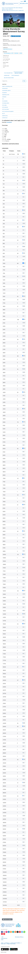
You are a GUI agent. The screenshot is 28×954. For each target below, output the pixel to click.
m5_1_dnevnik (5, 107)
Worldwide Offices (19, 937)
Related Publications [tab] (9, 77)
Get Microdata (16, 36)
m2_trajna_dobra (5, 103)
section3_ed (4, 117)
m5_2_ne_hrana (5, 109)
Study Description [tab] (8, 72)
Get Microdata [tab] (15, 75)
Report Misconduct (11, 943)
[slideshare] (13, 931)
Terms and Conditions (15, 942)
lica (3, 98)
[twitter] (22, 931)
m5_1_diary (4, 105)
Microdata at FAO (24, 3)
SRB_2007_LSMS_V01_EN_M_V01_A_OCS (10, 10)
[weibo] (2, 933)
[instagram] (6, 931)
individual (4, 96)
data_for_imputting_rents (7, 86)
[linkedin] (9, 931)
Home (3, 7)
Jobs (2, 942)
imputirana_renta (5, 94)
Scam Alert (3, 943)
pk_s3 (3, 113)
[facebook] (2, 931)
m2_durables (4, 100)
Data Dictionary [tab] (18, 73)
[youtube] (4, 933)
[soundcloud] (15, 931)
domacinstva (4, 88)
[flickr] (4, 931)
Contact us (7, 942)
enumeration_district (6, 90)
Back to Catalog (7, 919)
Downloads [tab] (6, 75)
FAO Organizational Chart (4, 938)
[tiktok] (18, 931)
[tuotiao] (20, 931)
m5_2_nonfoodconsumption (8, 111)
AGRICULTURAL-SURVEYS (7, 9)
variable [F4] (21, 10)
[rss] (11, 931)
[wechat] (24, 931)
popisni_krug (4, 115)
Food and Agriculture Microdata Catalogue (13, 7)
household (4, 92)
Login (22, 1)
